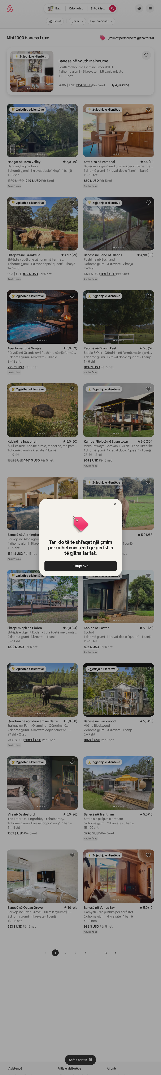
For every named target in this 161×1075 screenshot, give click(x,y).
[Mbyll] (115, 503)
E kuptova (80, 566)
